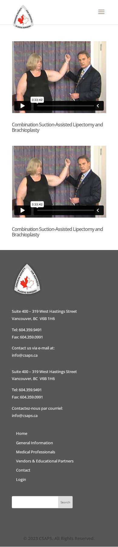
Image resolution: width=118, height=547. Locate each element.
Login (21, 479)
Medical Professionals (35, 452)
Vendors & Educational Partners (45, 461)
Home (21, 433)
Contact (23, 470)
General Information (34, 442)
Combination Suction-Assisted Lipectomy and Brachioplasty (57, 127)
